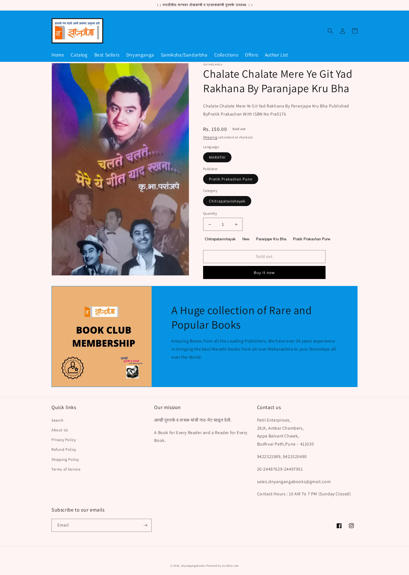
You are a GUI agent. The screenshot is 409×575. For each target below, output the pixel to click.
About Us (59, 429)
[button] (330, 31)
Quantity (210, 213)
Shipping (210, 137)
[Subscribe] (145, 525)
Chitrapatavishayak (227, 201)
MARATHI (217, 157)
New (245, 239)
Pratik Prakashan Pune (230, 179)
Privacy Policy (63, 439)
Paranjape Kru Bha (271, 239)
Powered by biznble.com (222, 565)
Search (57, 420)
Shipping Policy (65, 459)
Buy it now (264, 272)
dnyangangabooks (193, 565)
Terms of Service (66, 469)
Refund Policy (63, 449)
